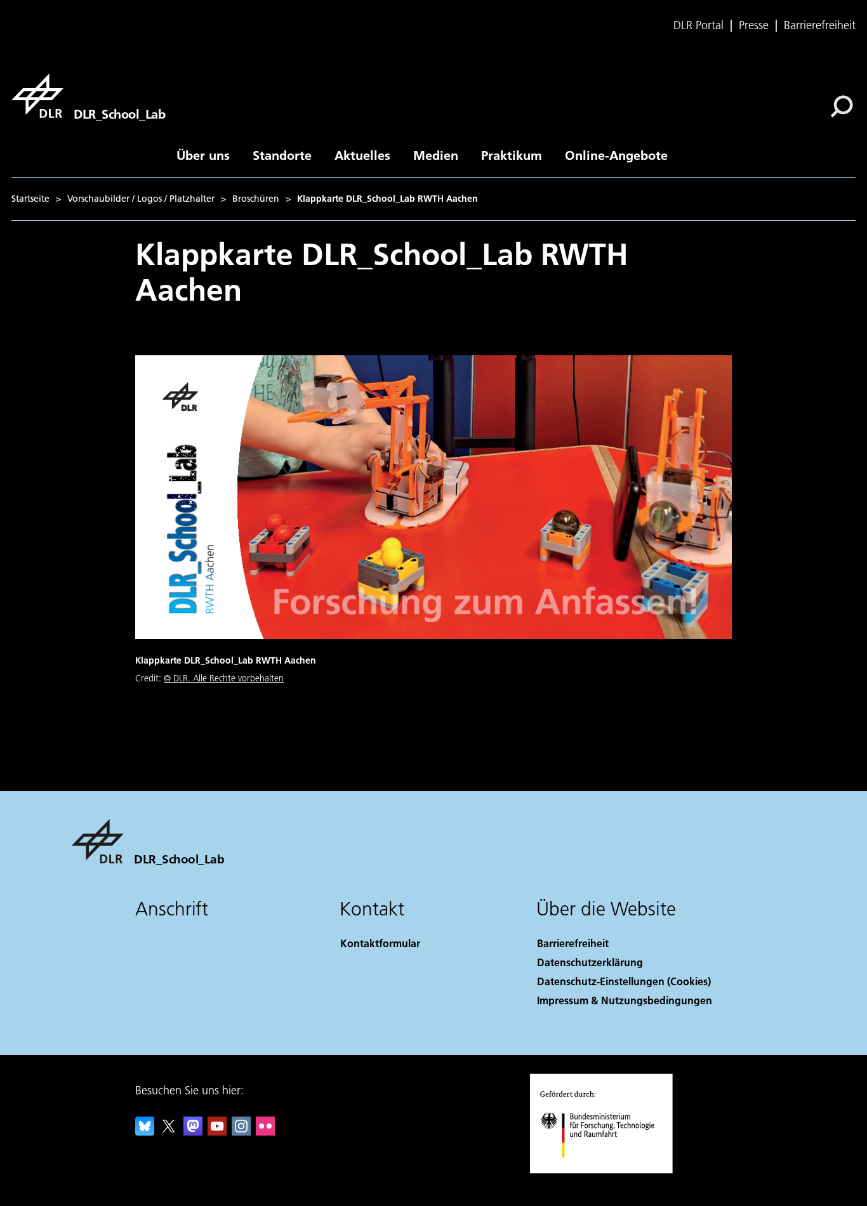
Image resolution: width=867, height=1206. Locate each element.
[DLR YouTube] (217, 1131)
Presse (754, 25)
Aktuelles (362, 155)
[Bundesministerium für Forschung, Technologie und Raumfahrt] (610, 1170)
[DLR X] (168, 1131)
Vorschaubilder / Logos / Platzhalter (141, 198)
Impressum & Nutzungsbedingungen (624, 1000)
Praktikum (511, 155)
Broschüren (255, 198)
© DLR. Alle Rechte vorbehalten (224, 678)
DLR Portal (698, 25)
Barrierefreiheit (820, 25)
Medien (435, 155)
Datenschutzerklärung (590, 962)
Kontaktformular (380, 943)
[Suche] (843, 105)
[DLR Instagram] (241, 1131)
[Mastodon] (192, 1131)
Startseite (30, 198)
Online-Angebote (616, 155)
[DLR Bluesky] (144, 1131)
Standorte (282, 155)
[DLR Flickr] (265, 1131)
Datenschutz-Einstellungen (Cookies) (624, 981)
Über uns (203, 155)
